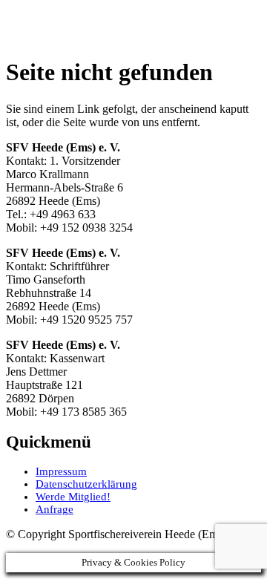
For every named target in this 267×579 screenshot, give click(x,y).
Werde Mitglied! (73, 497)
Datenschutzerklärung (86, 484)
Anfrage (54, 509)
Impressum (61, 471)
